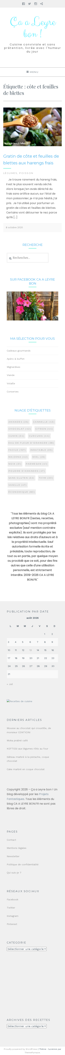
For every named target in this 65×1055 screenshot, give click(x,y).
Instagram (12, 916)
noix (15, 463)
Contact (11, 839)
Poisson (26, 173)
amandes (18, 422)
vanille (17, 485)
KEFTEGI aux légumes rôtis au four (27, 748)
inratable (41, 450)
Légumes (10, 173)
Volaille (11, 383)
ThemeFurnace (32, 1052)
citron (44, 428)
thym (46, 478)
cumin (16, 436)
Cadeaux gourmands (19, 350)
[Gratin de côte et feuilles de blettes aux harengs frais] (32, 145)
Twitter (11, 907)
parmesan (37, 463)
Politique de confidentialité (22, 864)
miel (39, 457)
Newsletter (13, 856)
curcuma (39, 436)
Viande (11, 375)
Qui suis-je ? (14, 872)
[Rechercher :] (28, 257)
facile (17, 450)
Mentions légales (16, 848)
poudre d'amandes (26, 471)
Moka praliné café (17, 740)
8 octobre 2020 (14, 227)
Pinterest (12, 924)
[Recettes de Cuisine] (19, 701)
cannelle (44, 422)
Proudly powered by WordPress (20, 1049)
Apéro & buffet (15, 358)
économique (21, 492)
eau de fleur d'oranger (31, 442)
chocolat (19, 428)
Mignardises (13, 367)
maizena (18, 457)
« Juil (10, 684)
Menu (34, 72)
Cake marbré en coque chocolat (26, 769)
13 (30, 650)
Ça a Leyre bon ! (32, 28)
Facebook (12, 899)
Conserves (13, 391)
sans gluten (21, 478)
